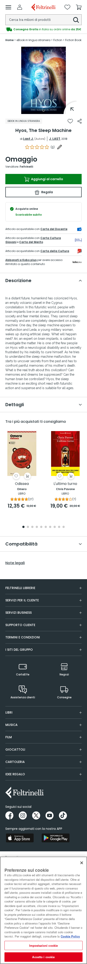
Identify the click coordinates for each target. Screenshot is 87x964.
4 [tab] (37, 527)
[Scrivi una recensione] (59, 147)
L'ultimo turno (65, 484)
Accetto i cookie (43, 957)
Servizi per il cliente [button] (22, 600)
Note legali (15, 563)
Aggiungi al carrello (46, 179)
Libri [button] (8, 712)
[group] (43, 29)
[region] (43, 910)
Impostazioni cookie (43, 945)
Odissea (22, 484)
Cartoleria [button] (15, 762)
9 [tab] (59, 527)
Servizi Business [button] (18, 612)
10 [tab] (63, 527)
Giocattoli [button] (15, 749)
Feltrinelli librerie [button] (20, 588)
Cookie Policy (70, 936)
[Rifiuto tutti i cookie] (82, 863)
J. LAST (54, 138)
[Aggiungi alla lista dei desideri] (70, 121)
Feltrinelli (26, 167)
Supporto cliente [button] (20, 625)
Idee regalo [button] (15, 774)
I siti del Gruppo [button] (19, 649)
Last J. (28, 138)
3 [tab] (32, 527)
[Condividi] (79, 121)
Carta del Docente (53, 229)
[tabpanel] (43, 80)
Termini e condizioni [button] (22, 637)
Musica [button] (11, 725)
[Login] (20, 7)
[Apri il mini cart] (79, 7)
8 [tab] (55, 527)
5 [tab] (41, 527)
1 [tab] (43, 111)
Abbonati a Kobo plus (21, 260)
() (53, 147)
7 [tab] (50, 527)
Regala (47, 192)
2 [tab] (28, 527)
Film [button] (8, 737)
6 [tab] (46, 527)
